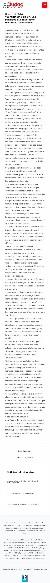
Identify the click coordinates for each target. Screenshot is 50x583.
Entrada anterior (25, 451)
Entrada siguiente (25, 457)
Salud (20, 14)
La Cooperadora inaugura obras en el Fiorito (23, 504)
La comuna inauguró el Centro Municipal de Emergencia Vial (23, 481)
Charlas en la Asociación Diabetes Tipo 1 (21, 493)
